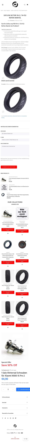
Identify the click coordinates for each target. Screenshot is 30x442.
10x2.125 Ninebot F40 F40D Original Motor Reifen (22, 255)
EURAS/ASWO (11, 185)
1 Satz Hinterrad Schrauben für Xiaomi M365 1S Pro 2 (19, 179)
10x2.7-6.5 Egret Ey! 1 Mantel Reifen (8, 286)
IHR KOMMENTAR (4, 143)
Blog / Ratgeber (7, 10)
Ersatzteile (10, 116)
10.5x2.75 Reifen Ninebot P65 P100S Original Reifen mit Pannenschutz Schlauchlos (18, 195)
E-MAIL (2, 137)
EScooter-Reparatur (13, 177)
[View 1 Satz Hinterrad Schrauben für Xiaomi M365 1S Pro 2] (4, 179)
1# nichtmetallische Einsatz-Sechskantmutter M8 (19, 187)
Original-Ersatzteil (12, 49)
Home (2, 10)
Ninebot (8, 193)
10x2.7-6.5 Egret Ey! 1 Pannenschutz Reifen (22, 287)
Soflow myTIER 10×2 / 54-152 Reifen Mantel (15, 84)
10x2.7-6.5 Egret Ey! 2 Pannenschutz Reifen (22, 319)
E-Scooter (5, 116)
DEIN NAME (3, 131)
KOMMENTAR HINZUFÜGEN (9, 167)
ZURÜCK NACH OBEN (15, 439)
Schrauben (22, 222)
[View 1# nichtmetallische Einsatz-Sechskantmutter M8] (4, 187)
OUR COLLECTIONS (15, 202)
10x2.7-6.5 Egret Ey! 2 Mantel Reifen (8, 317)
